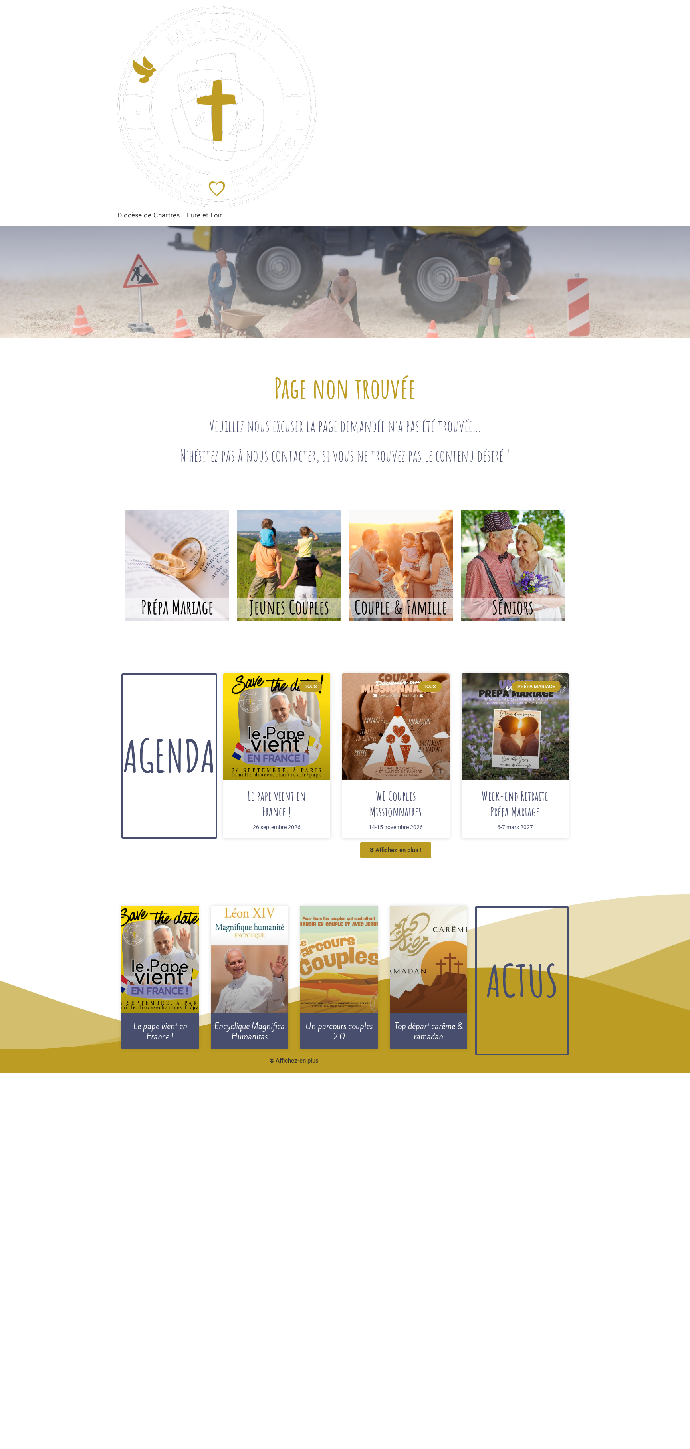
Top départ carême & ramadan (429, 1032)
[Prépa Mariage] (177, 565)
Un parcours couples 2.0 (339, 1032)
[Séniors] (513, 565)
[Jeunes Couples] (289, 565)
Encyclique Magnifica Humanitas (249, 1032)
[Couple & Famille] (401, 565)
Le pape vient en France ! (277, 803)
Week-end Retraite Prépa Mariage (515, 803)
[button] (395, 850)
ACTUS (522, 980)
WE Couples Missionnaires (396, 803)
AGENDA (169, 755)
